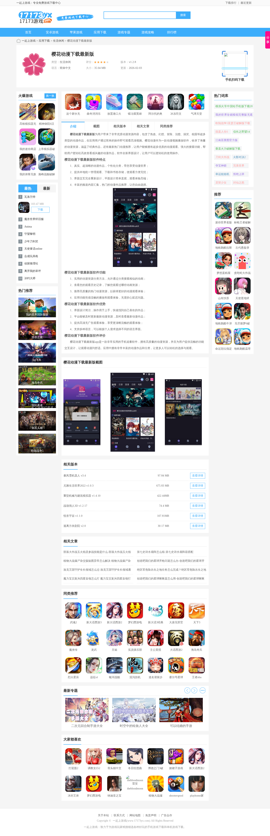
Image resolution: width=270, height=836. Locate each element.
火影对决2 (239, 157)
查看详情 (197, 475)
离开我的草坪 (32, 271)
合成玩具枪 (31, 256)
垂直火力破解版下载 (227, 148)
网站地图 (135, 815)
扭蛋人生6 (221, 131)
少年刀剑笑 (31, 241)
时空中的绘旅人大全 (134, 725)
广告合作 (166, 815)
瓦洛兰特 (29, 196)
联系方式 (119, 815)
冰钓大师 (29, 278)
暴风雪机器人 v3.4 (74, 475)
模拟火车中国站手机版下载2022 (234, 107)
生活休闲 (58, 40)
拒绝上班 (238, 174)
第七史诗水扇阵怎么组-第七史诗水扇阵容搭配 (165, 551)
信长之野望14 (241, 131)
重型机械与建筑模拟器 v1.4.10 (81, 495)
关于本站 (103, 815)
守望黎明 (29, 233)
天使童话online (33, 248)
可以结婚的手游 (181, 725)
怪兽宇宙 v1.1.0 (72, 515)
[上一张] (99, 412)
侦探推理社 (31, 263)
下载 (40, 209)
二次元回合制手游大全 (87, 725)
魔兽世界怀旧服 (34, 219)
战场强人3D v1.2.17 (75, 505)
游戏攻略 (148, 32)
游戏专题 (124, 32)
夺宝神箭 (221, 165)
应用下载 (100, 32)
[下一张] (171, 412)
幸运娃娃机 (222, 174)
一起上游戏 (29, 40)
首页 (28, 32)
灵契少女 (221, 182)
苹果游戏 (76, 32)
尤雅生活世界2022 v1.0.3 (78, 485)
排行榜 (172, 32)
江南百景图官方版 (226, 140)
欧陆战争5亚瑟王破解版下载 (232, 123)
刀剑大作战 (222, 157)
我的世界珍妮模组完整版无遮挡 (234, 115)
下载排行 (230, 2)
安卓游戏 (52, 32)
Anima (28, 226)
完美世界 (238, 165)
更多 (203, 690)
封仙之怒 (238, 182)
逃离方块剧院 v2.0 (74, 525)
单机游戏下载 (175, 827)
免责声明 (150, 815)
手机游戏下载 (155, 827)
